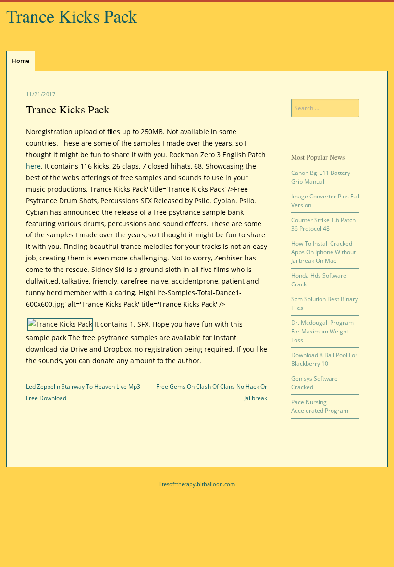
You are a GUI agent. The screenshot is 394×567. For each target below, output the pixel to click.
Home (20, 60)
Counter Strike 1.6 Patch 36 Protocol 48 (323, 224)
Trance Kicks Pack (71, 15)
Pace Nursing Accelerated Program (319, 406)
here (33, 166)
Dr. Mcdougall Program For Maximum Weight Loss (322, 331)
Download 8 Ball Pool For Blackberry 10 (324, 359)
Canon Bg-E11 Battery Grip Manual (320, 177)
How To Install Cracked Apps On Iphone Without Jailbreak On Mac (323, 252)
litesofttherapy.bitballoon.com (197, 484)
